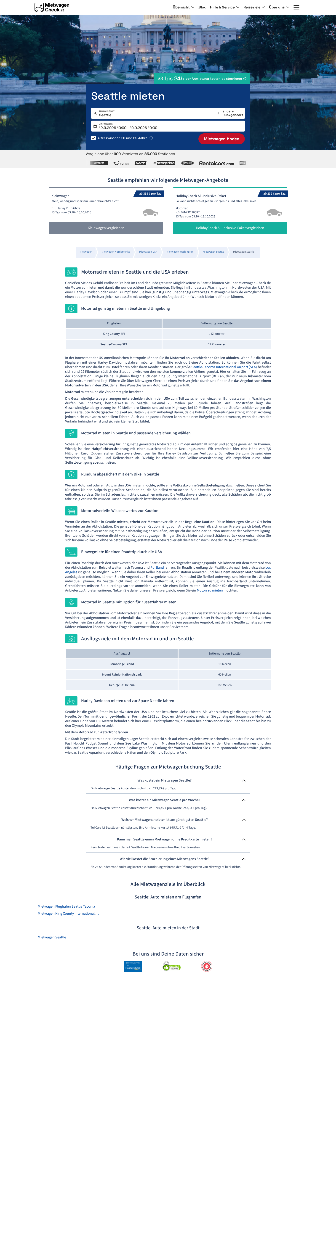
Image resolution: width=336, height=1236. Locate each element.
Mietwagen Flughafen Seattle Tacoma (66, 906)
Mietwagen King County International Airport (69, 913)
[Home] (52, 7)
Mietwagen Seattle (52, 937)
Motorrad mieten (210, 590)
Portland (157, 567)
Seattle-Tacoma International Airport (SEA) (224, 367)
